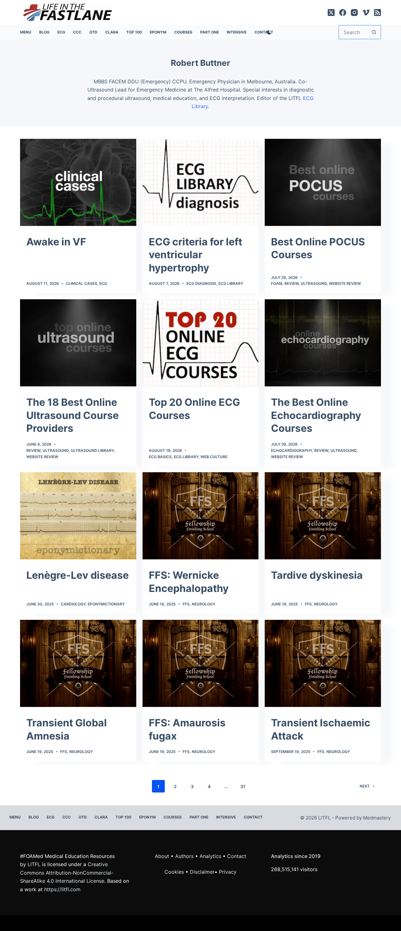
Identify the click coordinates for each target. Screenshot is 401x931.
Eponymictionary (106, 604)
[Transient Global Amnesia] (78, 663)
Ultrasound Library (92, 450)
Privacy (228, 872)
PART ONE (209, 32)
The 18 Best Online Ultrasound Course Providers (72, 415)
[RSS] (377, 12)
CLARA (111, 32)
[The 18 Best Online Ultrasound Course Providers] (78, 342)
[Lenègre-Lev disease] (78, 515)
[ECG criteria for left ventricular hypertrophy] (201, 182)
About (162, 856)
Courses (183, 32)
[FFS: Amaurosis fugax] (201, 663)
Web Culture (213, 456)
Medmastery (377, 818)
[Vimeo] (365, 12)
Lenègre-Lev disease (77, 575)
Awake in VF (56, 242)
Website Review (345, 283)
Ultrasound (314, 283)
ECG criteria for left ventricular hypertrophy (195, 255)
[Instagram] (354, 12)
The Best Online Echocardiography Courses (316, 415)
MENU (25, 32)
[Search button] (374, 32)
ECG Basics (160, 456)
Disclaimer (202, 872)
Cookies (174, 872)
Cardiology (73, 604)
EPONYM (158, 32)
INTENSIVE (237, 32)
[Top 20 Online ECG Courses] (201, 342)
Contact (253, 817)
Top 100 (134, 32)
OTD (93, 32)
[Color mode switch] (267, 32)
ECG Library (230, 283)
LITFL (34, 864)
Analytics (210, 856)
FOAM (276, 283)
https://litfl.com (62, 889)
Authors (184, 856)
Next (365, 786)
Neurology (203, 604)
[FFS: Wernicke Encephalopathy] (201, 515)
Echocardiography (291, 450)
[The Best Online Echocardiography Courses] (323, 342)
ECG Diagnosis (201, 283)
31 (242, 786)
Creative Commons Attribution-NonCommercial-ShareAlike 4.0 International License (66, 872)
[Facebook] (342, 12)
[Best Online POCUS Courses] (323, 182)
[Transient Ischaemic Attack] (323, 663)
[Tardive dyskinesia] (323, 515)
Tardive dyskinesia (317, 575)
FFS (186, 604)
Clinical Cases (81, 283)
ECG (61, 32)
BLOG (44, 32)
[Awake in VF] (78, 182)
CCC (77, 32)
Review (291, 283)
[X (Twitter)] (331, 12)
